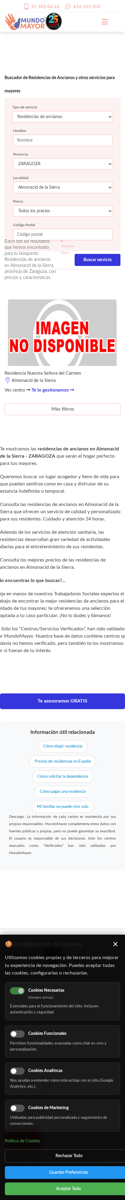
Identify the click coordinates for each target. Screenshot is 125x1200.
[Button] (101, 21)
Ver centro (15, 390)
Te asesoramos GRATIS (62, 701)
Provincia (20, 154)
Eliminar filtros (68, 249)
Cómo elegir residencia (62, 746)
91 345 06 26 (45, 7)
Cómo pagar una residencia (63, 792)
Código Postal (24, 225)
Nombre (19, 131)
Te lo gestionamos (51, 390)
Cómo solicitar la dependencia (62, 777)
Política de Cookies (22, 1141)
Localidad (21, 178)
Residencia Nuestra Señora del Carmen (43, 373)
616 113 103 (86, 7)
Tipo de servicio (24, 107)
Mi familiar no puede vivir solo (62, 807)
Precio (18, 201)
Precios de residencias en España (63, 761)
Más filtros (62, 409)
